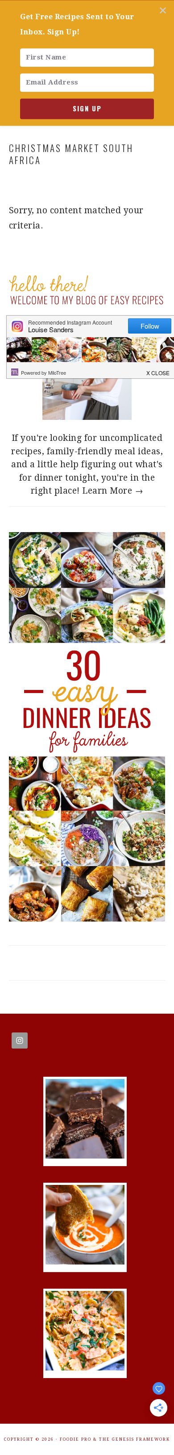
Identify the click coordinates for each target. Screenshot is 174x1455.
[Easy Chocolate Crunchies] (85, 1155)
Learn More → (112, 491)
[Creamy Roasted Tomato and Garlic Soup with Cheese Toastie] (85, 1261)
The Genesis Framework (134, 1439)
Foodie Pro (75, 1439)
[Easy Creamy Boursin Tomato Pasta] (85, 1367)
